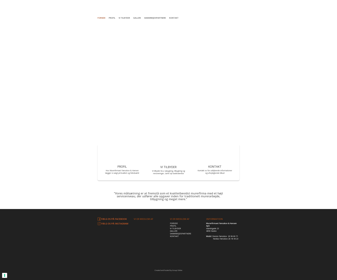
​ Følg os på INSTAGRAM (114, 223)
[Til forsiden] (169, 13)
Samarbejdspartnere (155, 18)
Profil (112, 18)
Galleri (137, 18)
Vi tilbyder (124, 18)
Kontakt (174, 18)
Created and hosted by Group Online (168, 270)
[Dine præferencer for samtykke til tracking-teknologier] (4, 275)
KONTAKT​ (174, 236)
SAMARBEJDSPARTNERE (180, 233)
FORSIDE (174, 223)
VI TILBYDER (175, 228)
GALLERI (173, 231)
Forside (101, 18)
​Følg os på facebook (114, 218)
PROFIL (173, 226)
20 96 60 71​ (233, 236)
